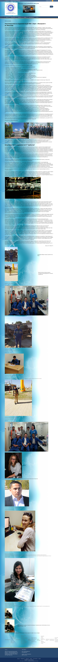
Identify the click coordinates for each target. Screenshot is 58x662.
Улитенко (6, 420)
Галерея (25, 17)
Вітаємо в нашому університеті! (15, 0)
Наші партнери (31, 17)
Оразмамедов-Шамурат (9, 349)
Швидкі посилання (48, 0)
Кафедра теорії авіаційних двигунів (28, 3)
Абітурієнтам (13, 17)
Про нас (7, 17)
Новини (37, 17)
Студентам (19, 17)
